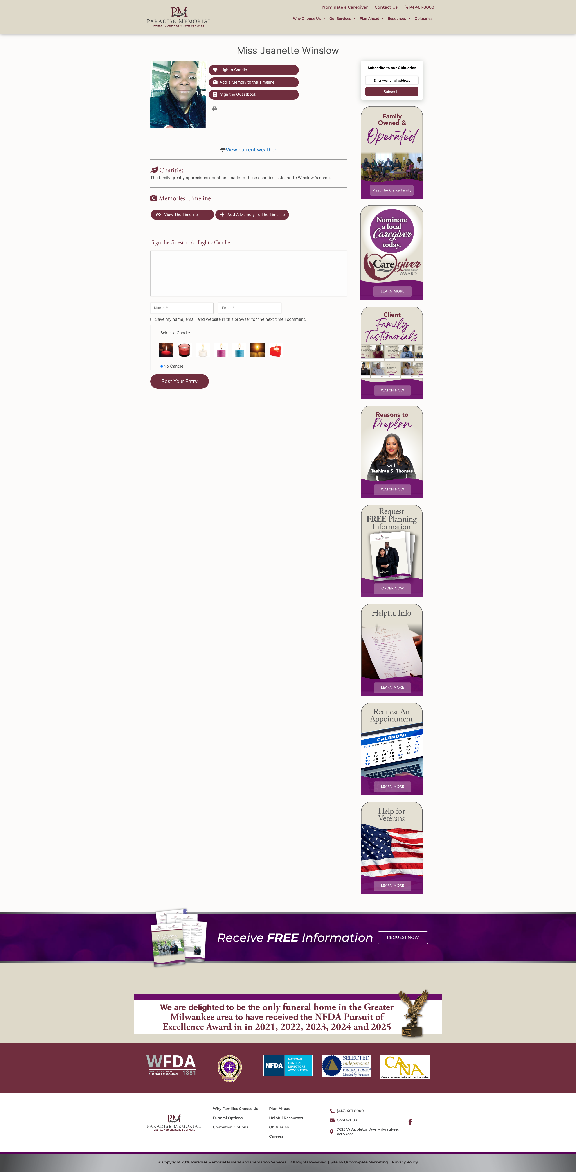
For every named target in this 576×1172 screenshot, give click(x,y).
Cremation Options (230, 1127)
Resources (397, 18)
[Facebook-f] (410, 1122)
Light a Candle (233, 70)
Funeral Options (228, 1118)
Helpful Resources (286, 1118)
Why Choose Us (307, 18)
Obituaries (423, 18)
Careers (276, 1136)
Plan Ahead (369, 18)
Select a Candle (175, 332)
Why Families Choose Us (235, 1109)
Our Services (340, 18)
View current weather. (251, 150)
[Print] (214, 108)
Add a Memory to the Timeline (247, 82)
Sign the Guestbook (237, 94)
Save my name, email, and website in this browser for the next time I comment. (230, 319)
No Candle (173, 366)
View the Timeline (180, 214)
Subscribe (392, 91)
